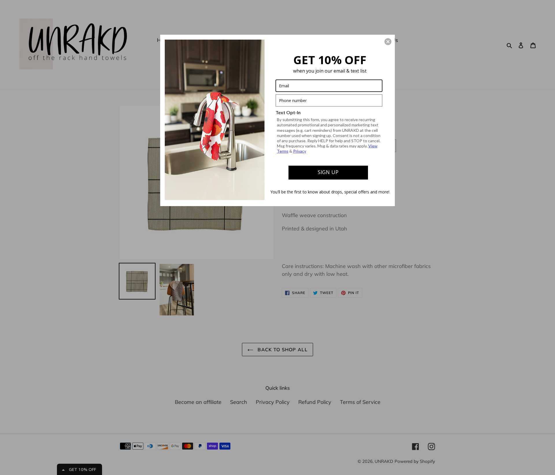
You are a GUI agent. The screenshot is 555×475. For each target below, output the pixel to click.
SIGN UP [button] (328, 172)
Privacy (299, 151)
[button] (387, 41)
